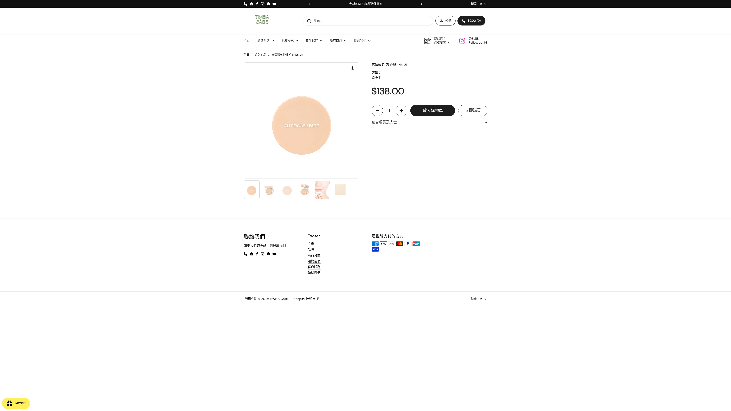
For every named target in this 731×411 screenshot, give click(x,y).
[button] (436, 40)
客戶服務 (314, 267)
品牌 (311, 250)
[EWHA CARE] (262, 20)
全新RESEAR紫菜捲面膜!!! (365, 3)
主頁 (311, 244)
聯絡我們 (314, 273)
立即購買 (473, 110)
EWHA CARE (279, 299)
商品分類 (314, 255)
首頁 (246, 55)
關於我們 (314, 261)
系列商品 (260, 55)
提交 (308, 21)
